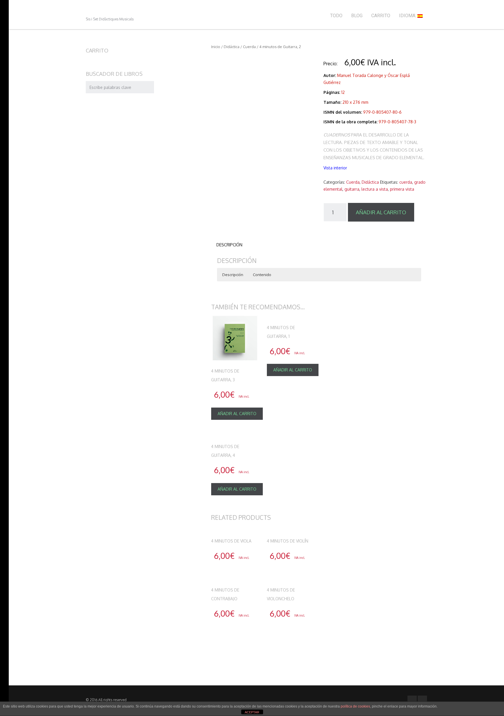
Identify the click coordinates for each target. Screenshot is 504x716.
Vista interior (335, 167)
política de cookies (355, 706)
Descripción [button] (232, 274)
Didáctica (231, 46)
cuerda (405, 182)
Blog (357, 15)
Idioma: (408, 15)
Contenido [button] (262, 274)
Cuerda (249, 46)
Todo (336, 15)
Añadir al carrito (381, 212)
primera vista (402, 189)
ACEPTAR (252, 712)
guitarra (351, 189)
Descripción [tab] (229, 244)
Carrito (380, 15)
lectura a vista (374, 189)
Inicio (215, 46)
